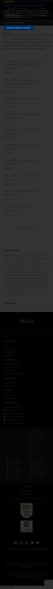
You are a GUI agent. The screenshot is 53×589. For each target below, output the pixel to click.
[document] (26, 294)
